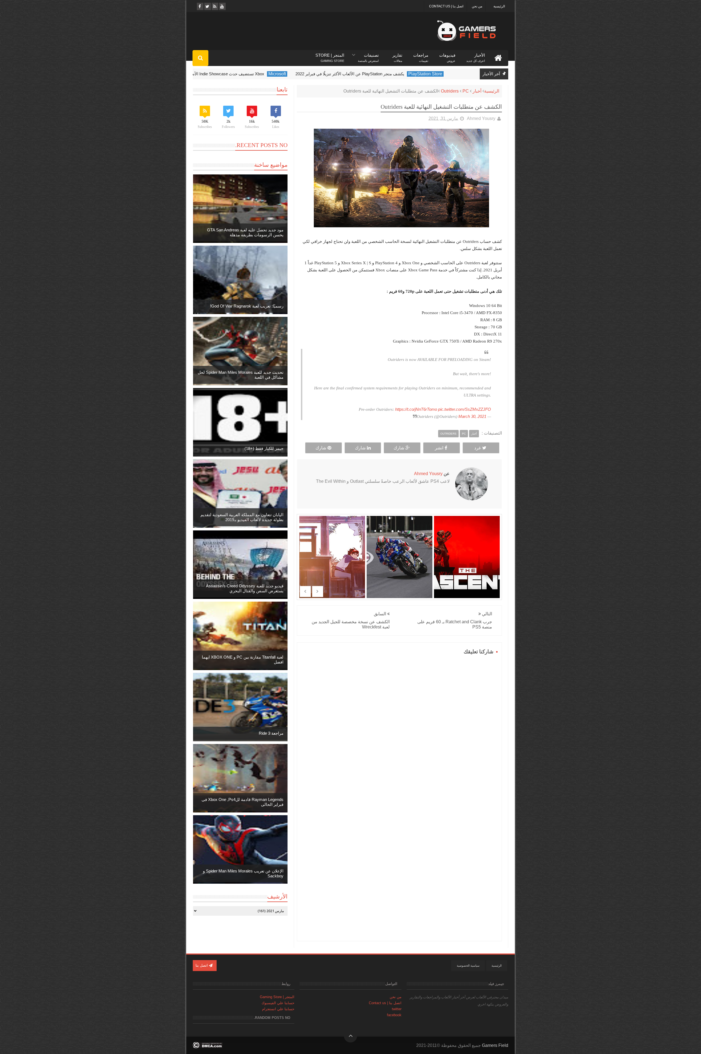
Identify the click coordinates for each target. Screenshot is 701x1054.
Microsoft (297, 73)
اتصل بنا (202, 965)
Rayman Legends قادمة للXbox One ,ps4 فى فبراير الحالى (242, 802)
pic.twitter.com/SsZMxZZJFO (464, 409)
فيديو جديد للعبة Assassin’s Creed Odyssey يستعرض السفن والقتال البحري (244, 588)
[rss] (214, 6)
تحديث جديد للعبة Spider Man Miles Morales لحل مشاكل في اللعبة (240, 375)
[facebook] (199, 6)
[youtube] (222, 6)
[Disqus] (399, 724)
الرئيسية (499, 6)
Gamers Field (495, 1045)
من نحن (477, 6)
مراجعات (420, 55)
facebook (394, 1015)
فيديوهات (447, 55)
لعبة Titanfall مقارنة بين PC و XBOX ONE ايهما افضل (242, 659)
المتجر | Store (329, 55)
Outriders (450, 91)
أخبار (477, 91)
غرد (477, 448)
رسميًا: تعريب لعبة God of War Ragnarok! (246, 306)
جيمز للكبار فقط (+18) (264, 448)
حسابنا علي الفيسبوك (278, 1003)
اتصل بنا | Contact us (446, 6)
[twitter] (207, 6)
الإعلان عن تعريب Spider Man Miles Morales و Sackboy (243, 873)
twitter (396, 1009)
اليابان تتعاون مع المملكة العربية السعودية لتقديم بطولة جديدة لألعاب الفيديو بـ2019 (241, 517)
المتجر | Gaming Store (277, 997)
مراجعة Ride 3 (271, 733)
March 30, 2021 (472, 416)
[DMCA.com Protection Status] (208, 1046)
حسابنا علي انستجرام (278, 1009)
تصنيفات (368, 55)
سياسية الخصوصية (468, 965)
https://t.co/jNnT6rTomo (416, 409)
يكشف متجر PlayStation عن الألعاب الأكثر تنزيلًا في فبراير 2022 (370, 73)
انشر (439, 448)
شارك (398, 448)
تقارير (397, 55)
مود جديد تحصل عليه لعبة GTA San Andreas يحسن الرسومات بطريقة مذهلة (245, 232)
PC (465, 91)
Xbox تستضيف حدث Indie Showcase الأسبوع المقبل (239, 73)
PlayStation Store (445, 73)
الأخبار (475, 55)
